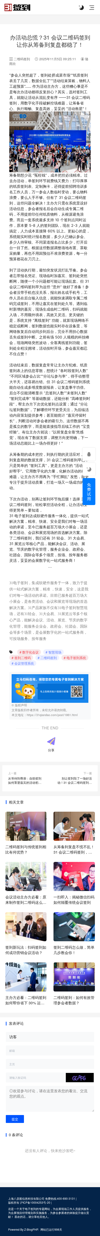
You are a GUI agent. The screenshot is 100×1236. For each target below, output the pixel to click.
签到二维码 (22, 657)
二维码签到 (22, 59)
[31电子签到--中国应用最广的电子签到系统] (17, 6)
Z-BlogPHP (31, 1229)
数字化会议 (30, 652)
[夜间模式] (81, 7)
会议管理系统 (24, 663)
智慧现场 (54, 652)
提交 (15, 1119)
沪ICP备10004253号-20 (35, 1202)
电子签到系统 (76, 657)
